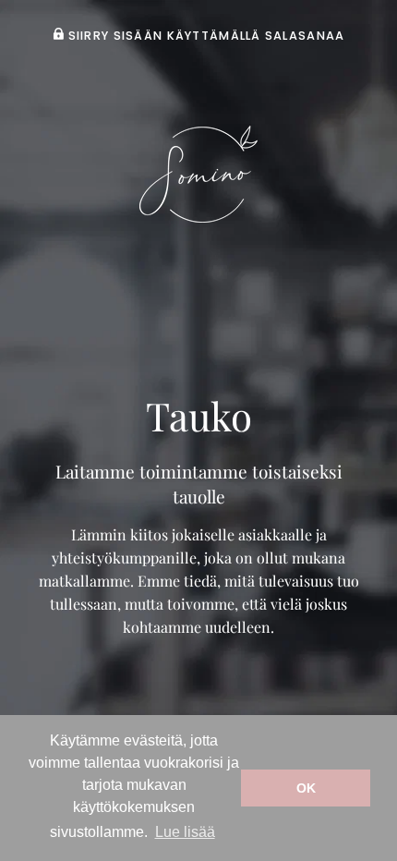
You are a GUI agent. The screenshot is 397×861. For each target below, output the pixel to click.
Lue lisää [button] (185, 832)
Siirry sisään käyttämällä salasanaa (204, 35)
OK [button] (306, 788)
